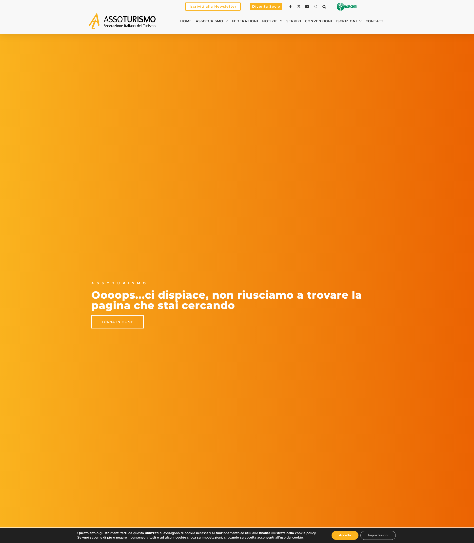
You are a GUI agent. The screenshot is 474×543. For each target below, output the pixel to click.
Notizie (270, 21)
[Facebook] (291, 6)
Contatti (375, 21)
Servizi (293, 21)
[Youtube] (308, 6)
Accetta (345, 535)
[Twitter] (299, 6)
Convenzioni (318, 21)
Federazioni (245, 21)
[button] (324, 6)
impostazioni (212, 537)
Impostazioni (378, 535)
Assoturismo (209, 21)
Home (186, 21)
